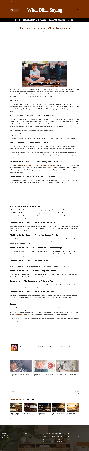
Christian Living (26, 411)
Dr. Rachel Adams (41, 34)
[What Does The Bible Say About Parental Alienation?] (67, 366)
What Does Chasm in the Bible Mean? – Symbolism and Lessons (23, 393)
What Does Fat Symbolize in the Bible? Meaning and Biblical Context (16, 414)
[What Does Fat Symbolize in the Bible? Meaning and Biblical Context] (16, 407)
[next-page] (12, 418)
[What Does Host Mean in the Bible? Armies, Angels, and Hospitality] (44, 407)
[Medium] (12, 1)
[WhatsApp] (49, 37)
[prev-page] (10, 418)
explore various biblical (44, 94)
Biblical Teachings (13, 411)
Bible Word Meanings (42, 411)
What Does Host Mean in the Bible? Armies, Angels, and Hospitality (43, 414)
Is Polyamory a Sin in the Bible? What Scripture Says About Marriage (30, 414)
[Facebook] (10, 1)
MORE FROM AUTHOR (29, 400)
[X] (16, 1)
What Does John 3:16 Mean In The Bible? (52, 439)
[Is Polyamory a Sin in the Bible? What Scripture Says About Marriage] (30, 407)
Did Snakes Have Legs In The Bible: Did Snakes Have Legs (67, 393)
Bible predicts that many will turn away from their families (37, 165)
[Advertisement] (44, 51)
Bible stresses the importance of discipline (27, 238)
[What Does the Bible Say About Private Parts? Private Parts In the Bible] (44, 366)
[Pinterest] (14, 1)
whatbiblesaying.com (20, 314)
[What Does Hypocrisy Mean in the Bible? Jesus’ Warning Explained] (58, 407)
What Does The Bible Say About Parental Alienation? (66, 374)
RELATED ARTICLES (15, 400)
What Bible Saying (57, 448)
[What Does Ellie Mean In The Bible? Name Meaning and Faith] (73, 407)
